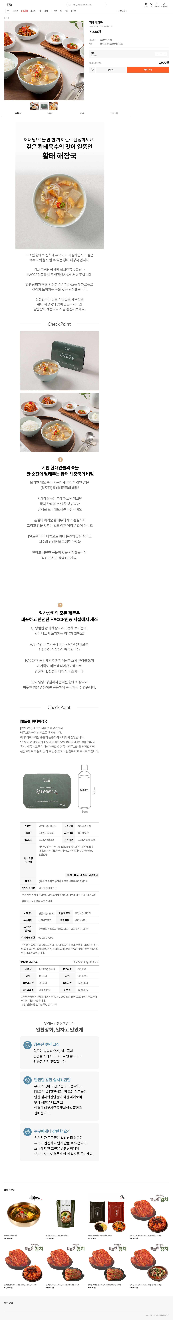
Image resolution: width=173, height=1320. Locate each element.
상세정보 (17, 113)
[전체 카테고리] (8, 11)
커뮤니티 (122, 11)
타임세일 (24, 11)
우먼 (55, 11)
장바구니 (111, 69)
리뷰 (49, 113)
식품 (8, 18)
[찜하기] (92, 70)
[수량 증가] (165, 54)
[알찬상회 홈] (9, 4)
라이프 (73, 11)
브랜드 (15, 11)
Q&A (82, 113)
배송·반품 (114, 113)
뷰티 (66, 11)
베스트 (32, 11)
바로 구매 (148, 69)
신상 (40, 11)
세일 (46, 11)
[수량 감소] (157, 54)
